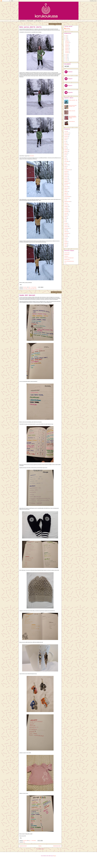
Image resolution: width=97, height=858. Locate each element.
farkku (65, 139)
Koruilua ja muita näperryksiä (69, 257)
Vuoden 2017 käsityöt (27, 295)
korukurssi (66, 176)
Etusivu (40, 845)
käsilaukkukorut (66, 183)
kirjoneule (65, 171)
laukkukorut (66, 191)
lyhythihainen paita (67, 201)
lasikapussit (66, 188)
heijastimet (66, 149)
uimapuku (65, 241)
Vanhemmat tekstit (57, 845)
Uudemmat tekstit (23, 845)
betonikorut (66, 136)
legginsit (65, 193)
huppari (65, 159)
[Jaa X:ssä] (40, 287)
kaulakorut (66, 164)
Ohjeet (65, 216)
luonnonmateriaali (67, 196)
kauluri (65, 166)
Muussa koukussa (30, 20)
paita (31, 288)
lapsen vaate (66, 186)
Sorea (65, 262)
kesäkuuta (67, 46)
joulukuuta (67, 41)
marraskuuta (67, 42)
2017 (66, 54)
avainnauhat (66, 134)
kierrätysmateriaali (67, 169)
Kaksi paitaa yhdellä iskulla (30, 27)
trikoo (36, 288)
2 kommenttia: (33, 840)
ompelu (29, 288)
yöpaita (65, 246)
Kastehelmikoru (66, 254)
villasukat (65, 243)
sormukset (66, 236)
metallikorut (66, 206)
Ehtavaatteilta (32, 155)
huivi (65, 156)
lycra (65, 199)
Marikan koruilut (66, 259)
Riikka (33, 288)
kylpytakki (65, 181)
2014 (66, 58)
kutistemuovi (66, 179)
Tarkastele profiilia (67, 29)
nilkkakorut (66, 214)
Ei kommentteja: (34, 287)
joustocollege (25, 288)
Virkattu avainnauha (72, 110)
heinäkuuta (67, 45)
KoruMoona (66, 256)
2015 (66, 57)
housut (65, 154)
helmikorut (66, 151)
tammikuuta (67, 52)
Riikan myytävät (38, 20)
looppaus (65, 194)
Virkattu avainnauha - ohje (73, 100)
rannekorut (66, 226)
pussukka (65, 223)
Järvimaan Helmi (66, 252)
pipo (65, 221)
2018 (66, 39)
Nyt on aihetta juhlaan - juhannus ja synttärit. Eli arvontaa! (72, 117)
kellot (65, 168)
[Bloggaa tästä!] (39, 287)
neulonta (65, 213)
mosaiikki (65, 208)
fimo (65, 141)
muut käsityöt (66, 211)
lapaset (65, 184)
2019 (66, 38)
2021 (66, 35)
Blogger (54, 855)
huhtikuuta (67, 49)
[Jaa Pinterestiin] (42, 287)
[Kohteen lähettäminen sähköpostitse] (38, 287)
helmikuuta (67, 51)
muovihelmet (66, 209)
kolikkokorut (66, 174)
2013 (66, 60)
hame (65, 146)
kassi (65, 163)
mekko (65, 203)
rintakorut (65, 231)
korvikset (65, 178)
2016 (66, 55)
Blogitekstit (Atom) (41, 848)
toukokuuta (67, 48)
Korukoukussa (22, 20)
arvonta (65, 131)
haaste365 (66, 144)
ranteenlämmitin (67, 228)
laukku (65, 189)
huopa (65, 158)
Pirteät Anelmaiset (72, 121)
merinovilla (66, 204)
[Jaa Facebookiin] (41, 287)
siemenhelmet (66, 233)
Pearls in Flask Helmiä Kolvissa (69, 261)
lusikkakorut (66, 198)
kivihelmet (66, 173)
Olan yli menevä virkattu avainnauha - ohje (73, 106)
